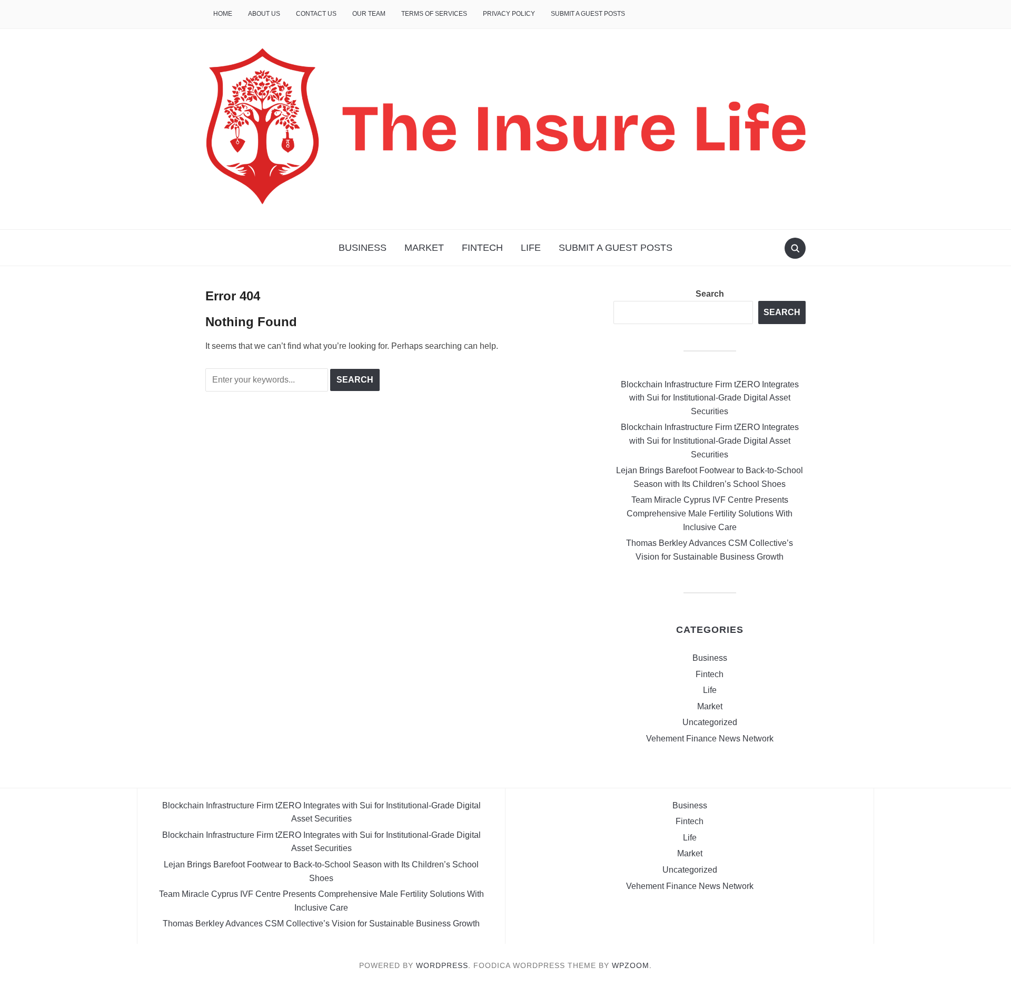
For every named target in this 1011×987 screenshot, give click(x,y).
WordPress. (443, 965)
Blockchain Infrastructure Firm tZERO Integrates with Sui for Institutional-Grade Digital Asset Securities (710, 398)
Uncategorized (709, 722)
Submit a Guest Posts (588, 13)
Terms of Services (434, 13)
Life (531, 247)
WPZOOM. (632, 965)
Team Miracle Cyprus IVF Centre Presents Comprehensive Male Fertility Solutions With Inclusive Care (709, 513)
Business (362, 247)
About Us (264, 13)
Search (710, 293)
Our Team (368, 13)
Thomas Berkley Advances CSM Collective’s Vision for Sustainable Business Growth (321, 923)
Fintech (482, 247)
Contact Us (316, 13)
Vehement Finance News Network (710, 738)
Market (424, 247)
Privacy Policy (509, 13)
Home (222, 13)
